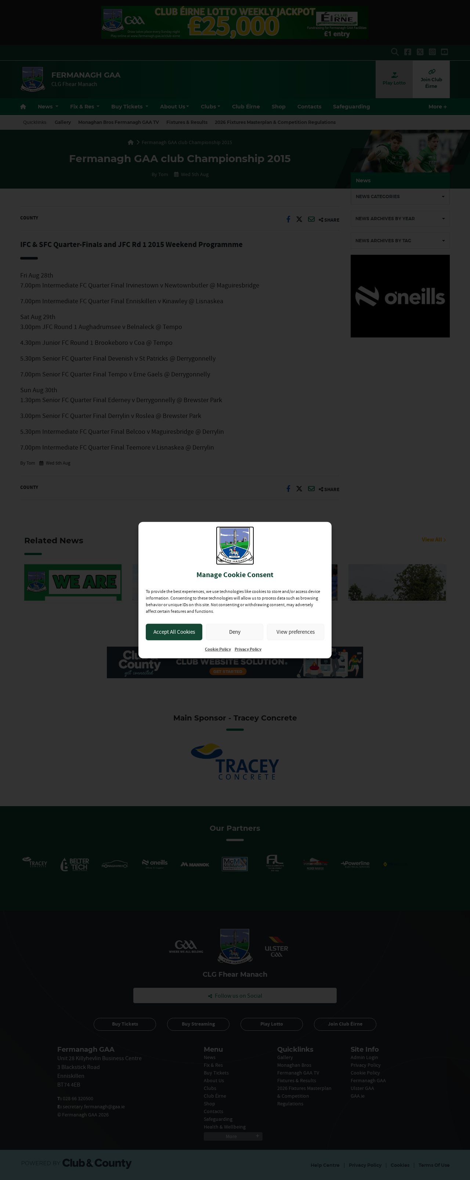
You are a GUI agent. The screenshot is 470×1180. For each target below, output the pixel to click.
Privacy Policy (248, 649)
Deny (235, 631)
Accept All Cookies (174, 631)
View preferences (295, 631)
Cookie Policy (218, 649)
